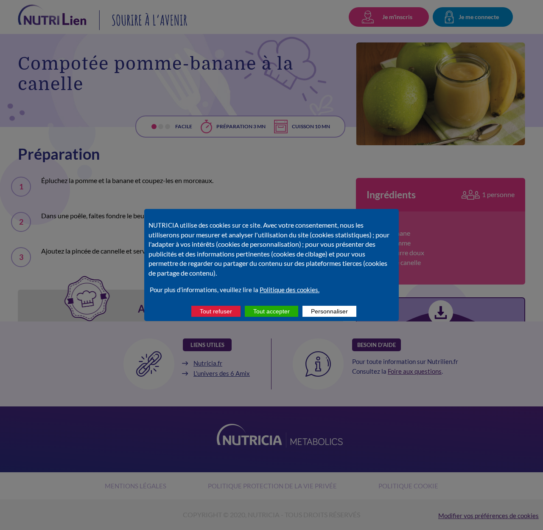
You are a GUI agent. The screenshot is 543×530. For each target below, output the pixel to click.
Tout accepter (271, 311)
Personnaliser (329, 311)
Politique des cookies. (289, 289)
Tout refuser (216, 311)
